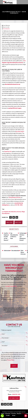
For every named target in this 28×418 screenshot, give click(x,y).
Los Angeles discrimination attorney (11, 211)
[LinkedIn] (11, 404)
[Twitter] (13, 217)
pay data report (20, 131)
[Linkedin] (16, 217)
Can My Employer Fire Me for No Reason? (6, 236)
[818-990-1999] (2, 416)
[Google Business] (8, 404)
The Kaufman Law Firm (14, 197)
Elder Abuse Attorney (23, 252)
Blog (23, 413)
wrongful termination (11, 286)
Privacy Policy (10, 360)
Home (2, 413)
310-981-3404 (18, 205)
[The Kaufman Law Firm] (8, 2)
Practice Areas (13, 414)
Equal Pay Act (8, 151)
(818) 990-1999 (16, 394)
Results (19, 413)
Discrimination (6, 28)
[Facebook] (10, 217)
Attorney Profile (7, 414)
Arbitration (7, 250)
